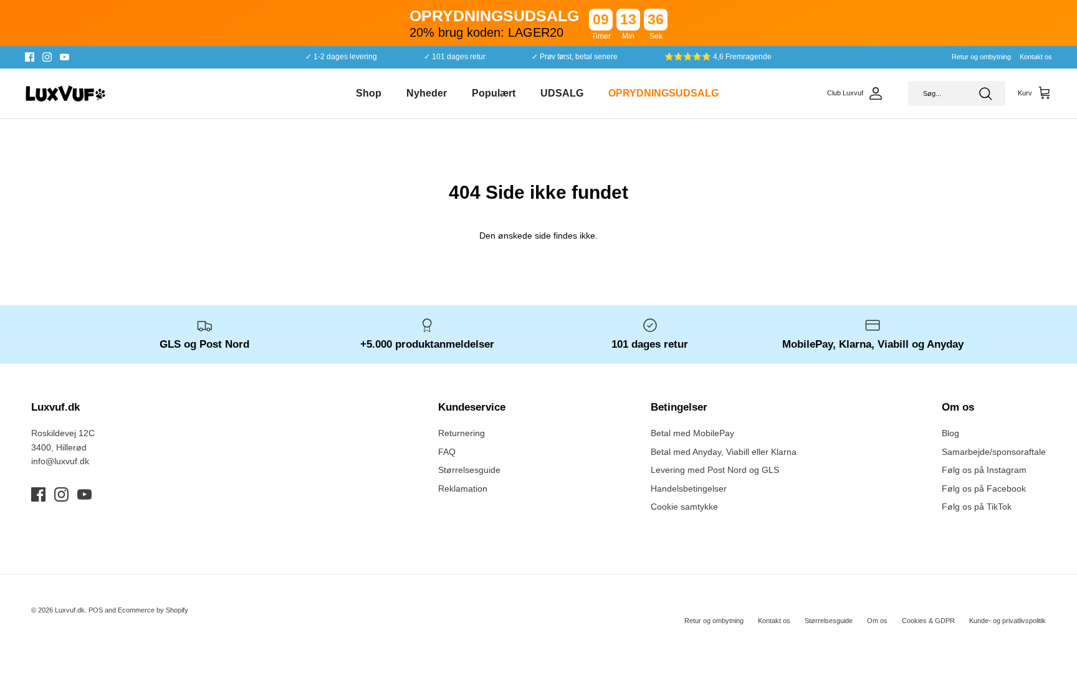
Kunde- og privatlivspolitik (1007, 620)
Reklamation (462, 488)
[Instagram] (47, 57)
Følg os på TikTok (977, 507)
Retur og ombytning (981, 56)
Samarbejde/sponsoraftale (994, 452)
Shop (368, 93)
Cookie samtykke (684, 507)
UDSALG (561, 93)
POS (96, 610)
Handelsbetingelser (689, 488)
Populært (493, 93)
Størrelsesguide (469, 470)
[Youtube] (64, 57)
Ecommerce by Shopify (153, 610)
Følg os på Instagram (984, 470)
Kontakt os (1036, 56)
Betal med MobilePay (692, 433)
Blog (950, 433)
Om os (877, 620)
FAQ (447, 452)
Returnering (461, 433)
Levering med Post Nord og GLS (715, 470)
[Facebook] (29, 57)
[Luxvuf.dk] (65, 93)
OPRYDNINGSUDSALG (663, 93)
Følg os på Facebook (984, 488)
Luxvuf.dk (70, 610)
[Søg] (985, 93)
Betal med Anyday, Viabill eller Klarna (724, 452)
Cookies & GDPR (928, 620)
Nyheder (426, 93)
